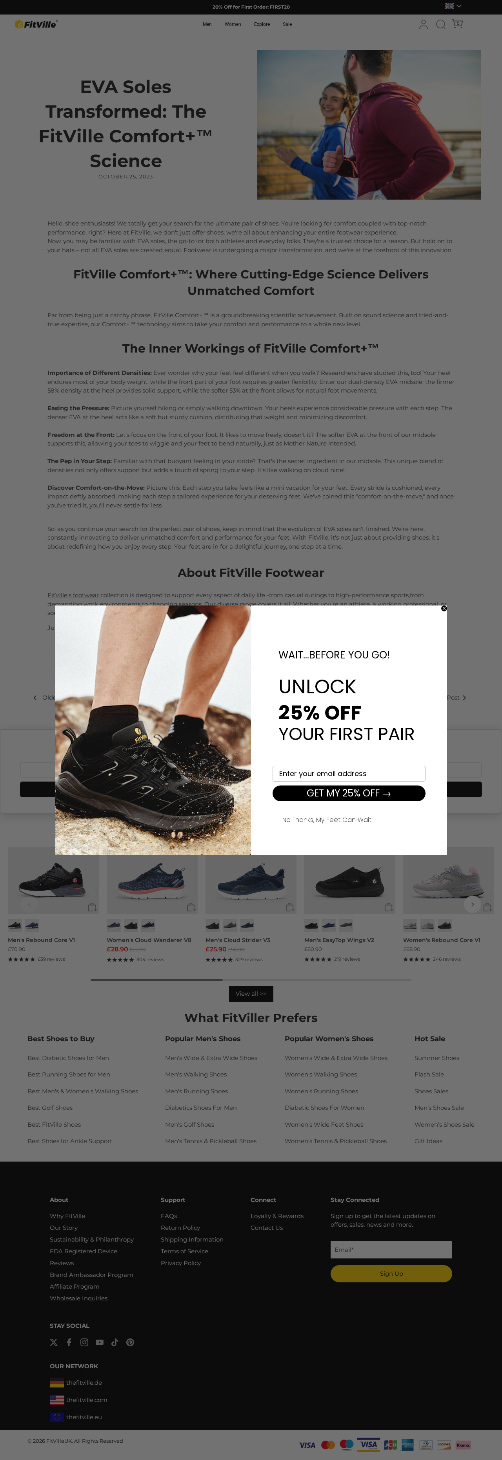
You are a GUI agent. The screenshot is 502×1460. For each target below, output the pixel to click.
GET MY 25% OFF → (349, 793)
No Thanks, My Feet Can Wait (326, 819)
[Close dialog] (444, 608)
